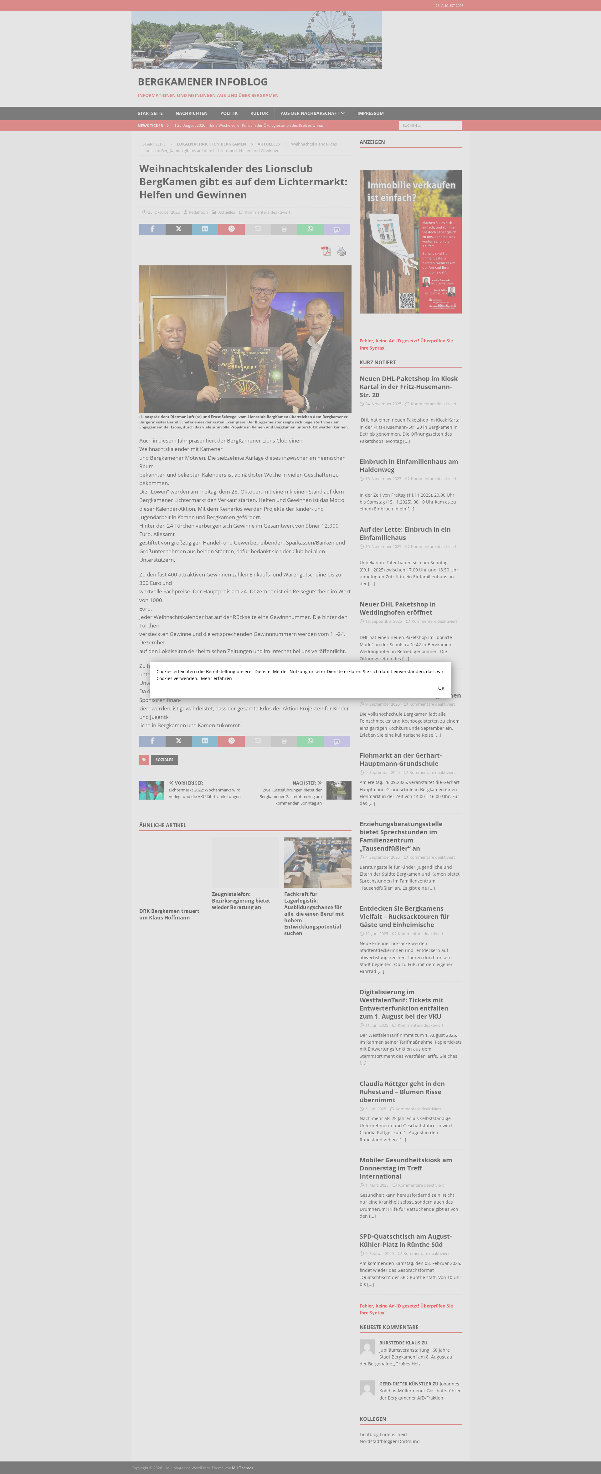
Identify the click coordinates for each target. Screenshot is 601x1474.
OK (441, 688)
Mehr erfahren (216, 678)
